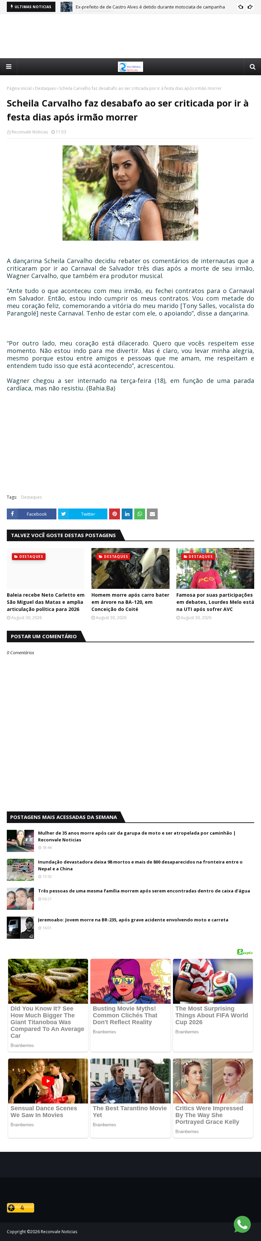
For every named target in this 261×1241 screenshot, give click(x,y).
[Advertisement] (130, 36)
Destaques (45, 88)
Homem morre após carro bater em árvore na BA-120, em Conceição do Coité (130, 602)
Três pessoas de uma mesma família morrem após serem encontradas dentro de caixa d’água (144, 891)
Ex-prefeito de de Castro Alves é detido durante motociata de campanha (150, 7)
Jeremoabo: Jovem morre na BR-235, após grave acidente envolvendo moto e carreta (133, 920)
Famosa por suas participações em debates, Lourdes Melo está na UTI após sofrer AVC (215, 602)
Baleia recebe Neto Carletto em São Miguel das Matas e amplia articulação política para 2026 (46, 602)
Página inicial (19, 88)
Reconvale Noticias (30, 132)
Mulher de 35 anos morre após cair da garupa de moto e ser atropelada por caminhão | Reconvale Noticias (137, 836)
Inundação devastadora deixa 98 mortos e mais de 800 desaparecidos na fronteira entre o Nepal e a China (140, 865)
